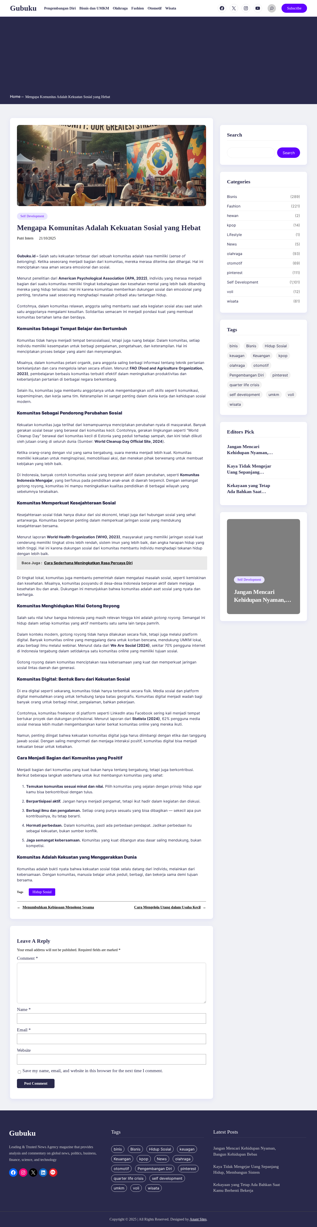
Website (24, 1050)
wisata (232, 301)
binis (234, 346)
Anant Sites (198, 1219)
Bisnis (232, 196)
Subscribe (294, 8)
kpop (231, 225)
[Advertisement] (158, 56)
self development (245, 394)
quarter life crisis (244, 384)
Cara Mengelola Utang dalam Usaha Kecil (167, 907)
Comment (27, 958)
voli (230, 291)
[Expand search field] (272, 8)
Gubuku (23, 8)
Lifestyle (234, 234)
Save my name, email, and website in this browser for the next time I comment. (93, 1070)
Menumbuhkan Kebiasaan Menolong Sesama (58, 907)
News (232, 244)
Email (24, 1029)
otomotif (234, 263)
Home (17, 96)
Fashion (233, 206)
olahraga (234, 253)
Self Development (32, 216)
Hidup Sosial (42, 892)
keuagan (237, 355)
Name (24, 1009)
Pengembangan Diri (247, 375)
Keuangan (261, 355)
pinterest (235, 272)
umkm (273, 394)
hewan (232, 215)
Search (289, 152)
